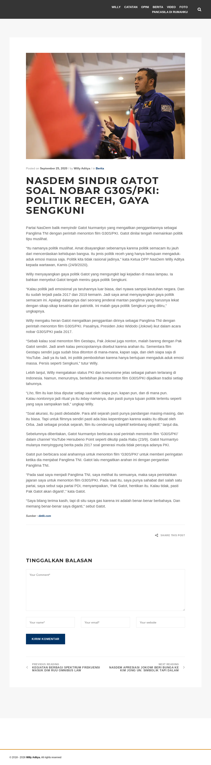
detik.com (45, 515)
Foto (183, 7)
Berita (158, 7)
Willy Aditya (82, 168)
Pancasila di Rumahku (170, 12)
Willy (116, 7)
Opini (145, 7)
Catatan (130, 7)
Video (171, 7)
